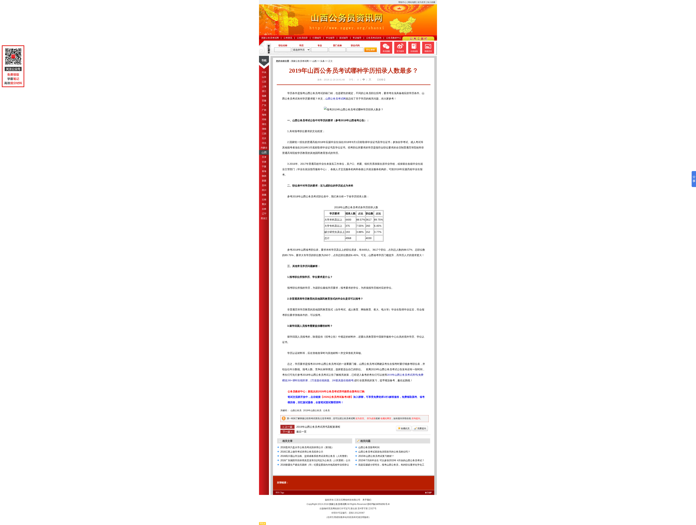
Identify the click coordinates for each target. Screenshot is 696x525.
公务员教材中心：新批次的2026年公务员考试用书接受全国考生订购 (326, 391)
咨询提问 (415, 418)
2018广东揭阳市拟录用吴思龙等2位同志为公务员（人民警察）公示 (315, 460)
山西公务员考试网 (335, 98)
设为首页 (422, 2)
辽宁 (264, 213)
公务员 (326, 410)
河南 (264, 119)
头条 (322, 61)
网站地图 (412, 2)
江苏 (264, 81)
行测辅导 (316, 38)
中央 (264, 72)
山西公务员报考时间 (369, 447)
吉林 (264, 209)
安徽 (264, 100)
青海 (264, 171)
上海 (264, 86)
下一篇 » (287, 431)
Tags (282, 492)
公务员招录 (302, 38)
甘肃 (264, 162)
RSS (278, 492)
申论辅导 (330, 38)
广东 (264, 105)
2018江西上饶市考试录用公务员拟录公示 (301, 451)
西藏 (264, 195)
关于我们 (366, 500)
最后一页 (301, 431)
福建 (264, 96)
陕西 (264, 176)
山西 (264, 152)
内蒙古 (264, 147)
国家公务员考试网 (270, 38)
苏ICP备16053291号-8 (378, 504)
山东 (264, 77)
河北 (264, 143)
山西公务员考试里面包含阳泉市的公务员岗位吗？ (384, 451)
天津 (264, 157)
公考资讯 (287, 38)
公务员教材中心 (393, 38)
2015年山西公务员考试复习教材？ (376, 456)
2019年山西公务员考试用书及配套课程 (318, 426)
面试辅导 (343, 38)
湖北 (264, 124)
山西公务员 (296, 410)
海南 (264, 114)
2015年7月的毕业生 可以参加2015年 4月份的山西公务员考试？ (391, 460)
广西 (264, 110)
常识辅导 (357, 38)
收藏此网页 (385, 418)
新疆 (264, 180)
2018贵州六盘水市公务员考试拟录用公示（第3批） (307, 447)
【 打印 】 (381, 79)
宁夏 (264, 166)
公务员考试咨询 (373, 38)
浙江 (264, 91)
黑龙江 (264, 218)
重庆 (264, 204)
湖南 (264, 129)
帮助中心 (402, 2)
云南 (264, 199)
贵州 (264, 185)
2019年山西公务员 (312, 410)
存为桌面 (371, 418)
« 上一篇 (287, 426)
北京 (264, 138)
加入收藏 (431, 2)
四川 (264, 190)
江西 (264, 133)
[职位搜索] (370, 51)
